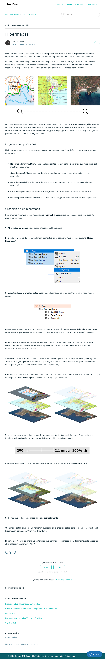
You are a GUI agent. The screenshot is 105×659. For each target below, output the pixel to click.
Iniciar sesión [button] (91, 4)
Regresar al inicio (13, 588)
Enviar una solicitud (75, 4)
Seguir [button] (94, 42)
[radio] (46, 567)
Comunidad (59, 4)
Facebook (6, 552)
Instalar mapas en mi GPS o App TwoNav (23, 618)
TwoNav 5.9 (10, 623)
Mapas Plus (10, 613)
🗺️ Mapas (32, 14)
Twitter (10, 552)
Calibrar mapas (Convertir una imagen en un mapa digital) (31, 608)
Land (23, 14)
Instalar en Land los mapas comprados (22, 604)
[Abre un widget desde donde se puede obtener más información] (94, 654)
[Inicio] (12, 6)
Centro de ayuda (12, 14)
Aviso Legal (70, 656)
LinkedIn (14, 552)
